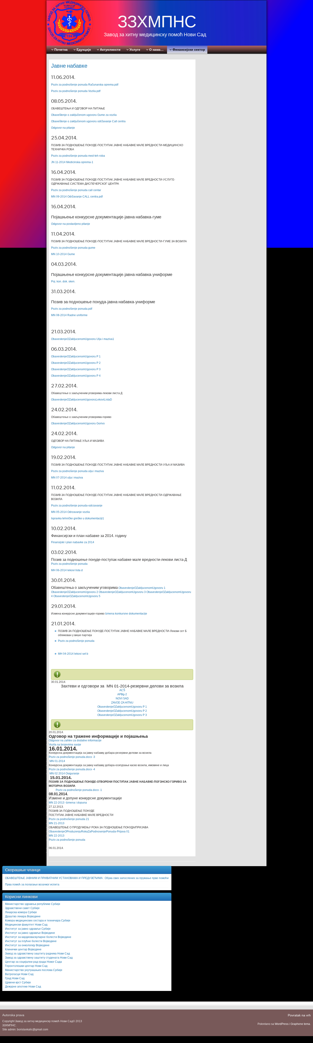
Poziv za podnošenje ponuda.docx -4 (72, 769)
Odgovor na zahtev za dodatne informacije (75, 740)
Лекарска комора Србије (21, 912)
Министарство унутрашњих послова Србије (33, 970)
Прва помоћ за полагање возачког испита (32, 884)
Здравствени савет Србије (22, 908)
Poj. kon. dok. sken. (63, 281)
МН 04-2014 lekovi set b (73, 653)
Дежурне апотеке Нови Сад (23, 986)
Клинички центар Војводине (23, 949)
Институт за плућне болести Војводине (31, 941)
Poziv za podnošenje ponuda (69, 563)
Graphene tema (300, 1024)
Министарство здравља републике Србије (32, 904)
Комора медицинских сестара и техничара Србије (37, 920)
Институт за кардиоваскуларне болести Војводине (38, 937)
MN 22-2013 (56, 835)
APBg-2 (122, 694)
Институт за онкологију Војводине (27, 945)
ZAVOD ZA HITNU (122, 702)
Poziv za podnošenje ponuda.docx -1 (75, 790)
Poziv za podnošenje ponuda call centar (76, 190)
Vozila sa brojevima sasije (65, 744)
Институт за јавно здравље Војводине (30, 933)
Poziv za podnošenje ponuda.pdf (71, 308)
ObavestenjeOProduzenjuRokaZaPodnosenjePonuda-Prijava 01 (89, 831)
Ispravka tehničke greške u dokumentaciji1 (77, 518)
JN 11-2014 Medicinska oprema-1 (72, 162)
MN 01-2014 (57, 761)
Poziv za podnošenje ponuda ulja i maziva (77, 471)
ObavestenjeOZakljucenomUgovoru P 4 (76, 375)
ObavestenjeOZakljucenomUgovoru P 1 (76, 356)
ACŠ (122, 690)
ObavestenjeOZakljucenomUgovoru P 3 (76, 369)
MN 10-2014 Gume (63, 254)
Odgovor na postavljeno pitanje (70, 223)
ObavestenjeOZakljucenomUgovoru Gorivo (78, 423)
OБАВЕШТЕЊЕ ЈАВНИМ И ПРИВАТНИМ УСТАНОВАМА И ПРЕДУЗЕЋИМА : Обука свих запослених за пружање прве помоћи (87, 878)
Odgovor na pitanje (63, 127)
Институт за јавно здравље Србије (28, 928)
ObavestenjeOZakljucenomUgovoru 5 (76, 596)
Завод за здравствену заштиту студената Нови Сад (39, 957)
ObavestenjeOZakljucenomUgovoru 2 (74, 592)
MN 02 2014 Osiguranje (64, 773)
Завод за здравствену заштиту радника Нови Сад (37, 953)
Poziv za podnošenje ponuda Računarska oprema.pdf (84, 84)
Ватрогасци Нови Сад (19, 974)
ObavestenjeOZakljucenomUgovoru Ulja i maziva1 (82, 339)
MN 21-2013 (56, 823)
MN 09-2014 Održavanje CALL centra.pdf (77, 196)
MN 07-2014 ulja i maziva (67, 477)
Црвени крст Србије (18, 982)
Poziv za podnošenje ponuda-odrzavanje (76, 505)
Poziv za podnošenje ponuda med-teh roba (78, 155)
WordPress (281, 1024)
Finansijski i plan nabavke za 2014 (72, 542)
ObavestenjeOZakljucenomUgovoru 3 (122, 592)
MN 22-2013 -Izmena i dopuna (68, 802)
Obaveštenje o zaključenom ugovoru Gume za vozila (84, 115)
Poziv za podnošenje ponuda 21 (69, 819)
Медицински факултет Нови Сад (26, 924)
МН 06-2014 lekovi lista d (67, 570)
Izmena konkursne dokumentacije (126, 613)
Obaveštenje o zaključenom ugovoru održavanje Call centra (88, 121)
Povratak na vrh (299, 1015)
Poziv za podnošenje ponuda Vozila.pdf (75, 91)
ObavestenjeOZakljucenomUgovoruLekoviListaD (81, 399)
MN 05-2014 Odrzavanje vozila (70, 512)
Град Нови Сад (15, 978)
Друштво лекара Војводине (23, 916)
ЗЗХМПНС (157, 21)
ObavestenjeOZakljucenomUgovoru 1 (141, 588)
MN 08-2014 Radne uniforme (69, 315)
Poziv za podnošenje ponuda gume (73, 247)
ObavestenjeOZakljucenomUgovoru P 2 (76, 362)
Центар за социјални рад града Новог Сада (33, 961)
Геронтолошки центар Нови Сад (26, 966)
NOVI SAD (122, 698)
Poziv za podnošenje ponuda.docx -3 (72, 757)
